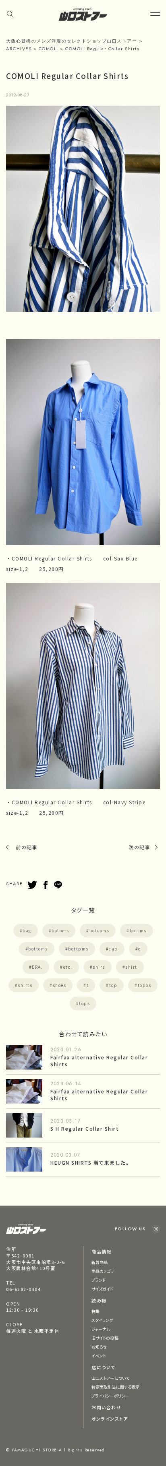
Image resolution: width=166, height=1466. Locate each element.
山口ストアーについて (110, 1378)
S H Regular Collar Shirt (84, 1128)
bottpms (78, 949)
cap (113, 949)
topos (144, 985)
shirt (131, 967)
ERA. (37, 967)
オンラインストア (109, 1418)
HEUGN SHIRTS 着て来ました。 (90, 1162)
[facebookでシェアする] (46, 885)
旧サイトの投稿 (104, 1338)
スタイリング (102, 1320)
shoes (59, 985)
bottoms (38, 949)
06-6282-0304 (23, 1289)
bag (27, 930)
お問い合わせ (106, 1407)
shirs (99, 967)
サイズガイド (102, 1289)
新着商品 (99, 1262)
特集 (95, 1311)
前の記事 (26, 847)
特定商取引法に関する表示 (115, 1387)
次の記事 (139, 847)
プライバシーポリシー (110, 1396)
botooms (99, 930)
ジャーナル (100, 1329)
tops (84, 1003)
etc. (68, 967)
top (113, 985)
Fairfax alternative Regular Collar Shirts (99, 1061)
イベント (98, 1356)
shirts (25, 985)
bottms (138, 930)
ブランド (98, 1280)
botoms (60, 930)
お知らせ (99, 1347)
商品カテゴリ (102, 1271)
